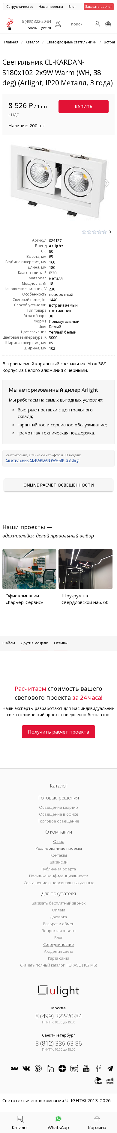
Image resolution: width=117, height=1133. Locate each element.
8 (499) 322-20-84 (36, 21)
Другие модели (34, 643)
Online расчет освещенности (58, 485)
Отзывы (61, 643)
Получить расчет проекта (58, 731)
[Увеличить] (58, 181)
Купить (83, 106)
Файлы (8, 643)
